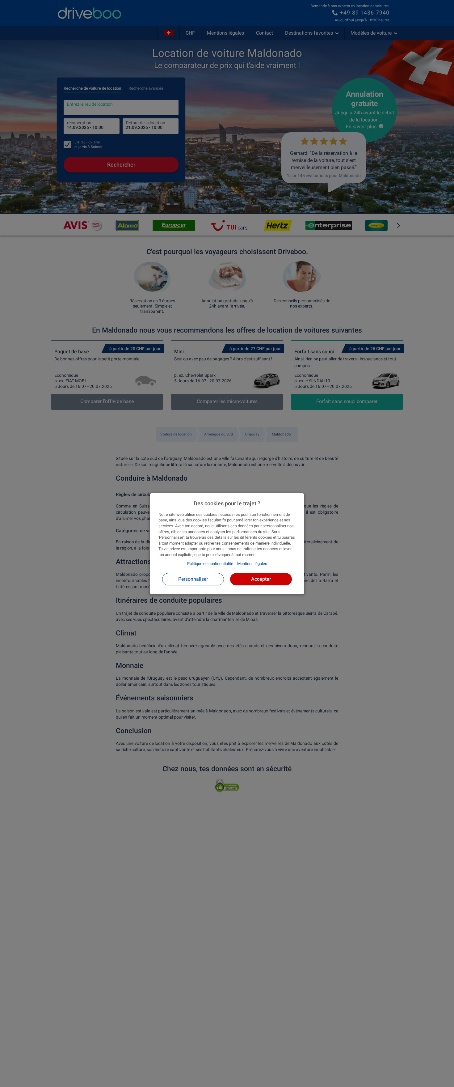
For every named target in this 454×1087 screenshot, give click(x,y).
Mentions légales (252, 563)
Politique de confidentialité (210, 563)
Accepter (261, 579)
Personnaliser (193, 579)
